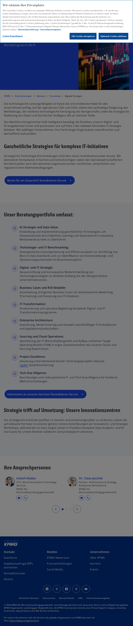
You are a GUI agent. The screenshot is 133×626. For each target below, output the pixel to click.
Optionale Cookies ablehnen (113, 36)
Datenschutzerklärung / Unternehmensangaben (39, 29)
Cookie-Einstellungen (13, 36)
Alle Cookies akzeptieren (83, 36)
